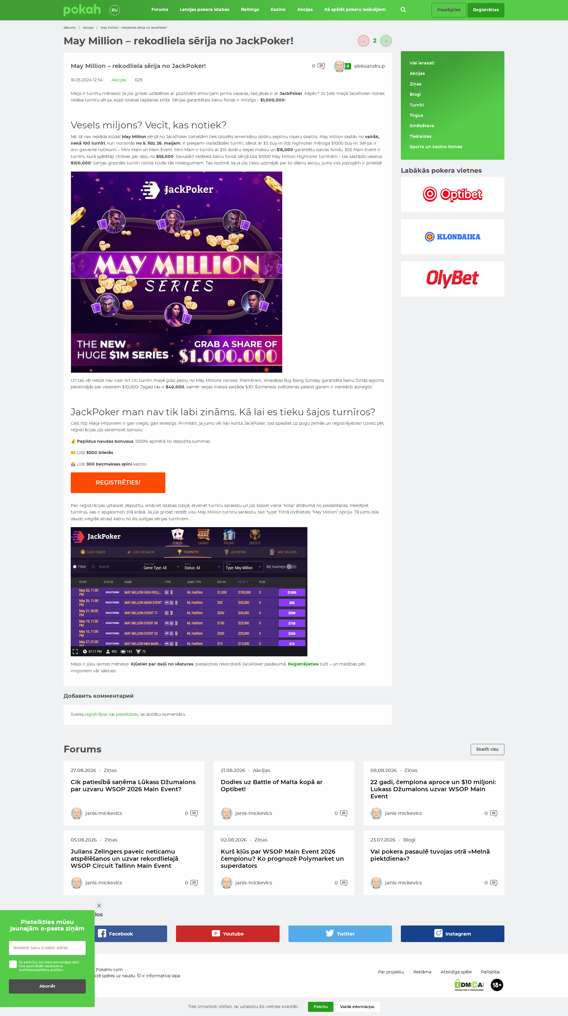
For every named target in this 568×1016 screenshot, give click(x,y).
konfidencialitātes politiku (41, 970)
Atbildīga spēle (456, 972)
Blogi (415, 95)
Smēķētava (422, 126)
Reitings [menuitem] (250, 10)
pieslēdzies (127, 715)
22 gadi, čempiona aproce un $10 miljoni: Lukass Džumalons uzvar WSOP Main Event (433, 789)
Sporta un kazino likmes (436, 147)
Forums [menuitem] (159, 10)
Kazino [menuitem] (278, 10)
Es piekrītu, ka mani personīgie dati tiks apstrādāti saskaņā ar (49, 966)
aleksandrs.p (369, 66)
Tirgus (416, 116)
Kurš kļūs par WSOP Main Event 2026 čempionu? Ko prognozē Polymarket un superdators (282, 859)
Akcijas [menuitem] (305, 10)
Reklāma (422, 972)
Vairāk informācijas (357, 1007)
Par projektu (391, 972)
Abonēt (47, 986)
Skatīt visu (487, 749)
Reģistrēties (486, 10)
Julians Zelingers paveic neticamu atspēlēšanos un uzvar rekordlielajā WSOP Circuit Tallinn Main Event (124, 859)
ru (115, 10)
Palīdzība (490, 972)
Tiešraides (420, 137)
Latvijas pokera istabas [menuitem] (204, 10)
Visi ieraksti (422, 63)
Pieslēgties (449, 10)
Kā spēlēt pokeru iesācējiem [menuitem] (355, 10)
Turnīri (417, 105)
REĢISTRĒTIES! (118, 483)
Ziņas (415, 84)
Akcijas (88, 27)
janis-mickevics (103, 813)
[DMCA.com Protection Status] (469, 985)
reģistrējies (96, 715)
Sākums (70, 27)
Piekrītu (321, 1007)
